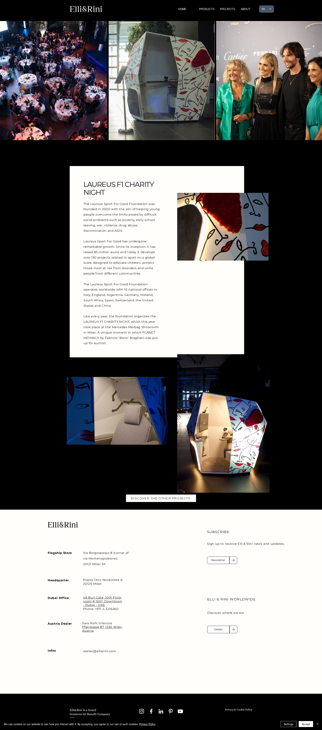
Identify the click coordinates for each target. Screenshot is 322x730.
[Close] (317, 724)
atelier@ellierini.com (99, 651)
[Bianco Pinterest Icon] (170, 711)
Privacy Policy (147, 724)
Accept (306, 724)
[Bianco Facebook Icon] (151, 711)
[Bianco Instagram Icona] (141, 711)
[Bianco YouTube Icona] (180, 711)
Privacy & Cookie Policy (238, 709)
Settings (288, 724)
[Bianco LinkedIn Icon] (161, 711)
